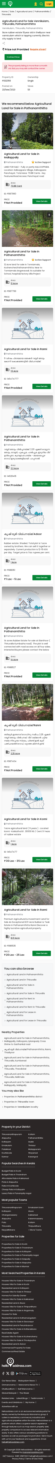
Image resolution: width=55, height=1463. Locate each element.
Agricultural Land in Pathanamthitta (25, 974)
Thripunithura (34, 1226)
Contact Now (13, 57)
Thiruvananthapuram (12, 1134)
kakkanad (33, 1215)
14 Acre (14, 659)
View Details (41, 201)
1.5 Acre (14, 371)
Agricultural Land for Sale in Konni (25, 819)
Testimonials (37, 1398)
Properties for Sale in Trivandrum (17, 1247)
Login (48, 3)
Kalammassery (35, 1218)
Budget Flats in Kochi (11, 1170)
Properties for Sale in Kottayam (16, 1251)
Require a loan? (38, 49)
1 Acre (14, 562)
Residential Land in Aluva (13, 1303)
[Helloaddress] (10, 4)
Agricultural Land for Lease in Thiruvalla (26, 1020)
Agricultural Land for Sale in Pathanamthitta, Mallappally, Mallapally (27, 1084)
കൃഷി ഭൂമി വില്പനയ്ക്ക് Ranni (22, 725)
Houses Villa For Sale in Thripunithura (19, 1306)
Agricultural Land (24, 11)
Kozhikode (7, 1152)
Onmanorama (9, 1384)
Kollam (31, 1134)
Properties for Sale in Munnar (15, 1266)
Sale (12, 11)
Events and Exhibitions (12, 1402)
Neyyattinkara (8, 1229)
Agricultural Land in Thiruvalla (21, 979)
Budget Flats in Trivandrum (14, 1174)
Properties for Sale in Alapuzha (16, 1262)
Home (5, 11)
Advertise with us (10, 1406)
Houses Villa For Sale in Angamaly (18, 1310)
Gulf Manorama (25, 1389)
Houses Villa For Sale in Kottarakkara (19, 1329)
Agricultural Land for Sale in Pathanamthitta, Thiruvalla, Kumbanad (27, 1059)
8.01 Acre (15, 938)
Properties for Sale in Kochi (14, 1244)
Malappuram (34, 1149)
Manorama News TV (28, 1384)
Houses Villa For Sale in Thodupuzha (19, 1340)
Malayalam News (26, 1380)
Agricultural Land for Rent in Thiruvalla (26, 1006)
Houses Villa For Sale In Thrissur (16, 1291)
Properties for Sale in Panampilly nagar (20, 1255)
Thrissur (32, 1145)
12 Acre (14, 283)
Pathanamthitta (42, 11)
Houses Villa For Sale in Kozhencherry (19, 1336)
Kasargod (33, 1156)
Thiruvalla (6, 1226)
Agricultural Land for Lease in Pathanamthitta (21, 1014)
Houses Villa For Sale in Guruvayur (18, 1321)
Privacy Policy (18, 1458)
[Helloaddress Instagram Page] (12, 1374)
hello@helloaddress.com (13, 1442)
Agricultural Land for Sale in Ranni (25, 349)
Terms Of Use (31, 1458)
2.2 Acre (15, 468)
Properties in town (19, 1101)
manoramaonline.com (32, 1452)
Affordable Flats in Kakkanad (15, 1178)
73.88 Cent (16, 186)
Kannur (5, 1156)
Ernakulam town (36, 1207)
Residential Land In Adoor (14, 1344)
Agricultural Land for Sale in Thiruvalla (26, 993)
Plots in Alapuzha (10, 1182)
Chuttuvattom (8, 1389)
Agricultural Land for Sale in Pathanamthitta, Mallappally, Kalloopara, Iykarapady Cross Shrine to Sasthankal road (27, 1041)
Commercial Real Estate (13, 1351)
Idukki (31, 1141)
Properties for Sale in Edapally (16, 1259)
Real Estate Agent (10, 1332)
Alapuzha (6, 1138)
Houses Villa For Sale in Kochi (15, 1284)
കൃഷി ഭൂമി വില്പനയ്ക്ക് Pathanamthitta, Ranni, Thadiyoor (27, 1051)
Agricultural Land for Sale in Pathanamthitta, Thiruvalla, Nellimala (27, 1075)
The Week (24, 1393)
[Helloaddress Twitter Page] (7, 1374)
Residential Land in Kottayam (15, 1288)
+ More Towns (35, 1229)
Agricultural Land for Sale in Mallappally (21, 155)
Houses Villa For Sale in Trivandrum (18, 1280)
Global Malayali (9, 1393)
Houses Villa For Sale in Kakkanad (18, 1299)
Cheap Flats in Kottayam (13, 1189)
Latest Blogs (22, 1398)
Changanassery (9, 1215)
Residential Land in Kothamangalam (19, 1318)
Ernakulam (7, 1145)
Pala (4, 1222)
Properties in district (23, 1096)
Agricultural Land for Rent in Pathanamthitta (21, 1000)
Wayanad (33, 1152)
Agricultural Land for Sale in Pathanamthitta (21, 253)
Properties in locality (21, 1106)
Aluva (31, 1211)
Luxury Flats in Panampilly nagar (17, 1193)
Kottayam (6, 1141)
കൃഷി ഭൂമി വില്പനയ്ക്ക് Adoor (23, 534)
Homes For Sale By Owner (14, 1295)
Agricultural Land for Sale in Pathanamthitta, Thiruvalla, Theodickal (27, 1067)
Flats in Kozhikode (10, 1185)
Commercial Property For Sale (16, 1347)
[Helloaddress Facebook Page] (3, 1374)
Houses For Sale (9, 1314)
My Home (30, 1402)
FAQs (40, 1458)
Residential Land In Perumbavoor (17, 1325)
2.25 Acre (15, 753)
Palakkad (6, 1149)
